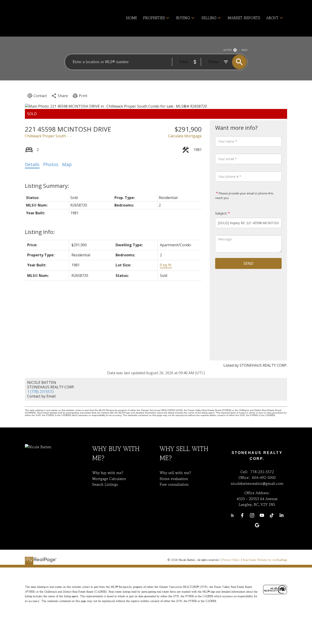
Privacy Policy (231, 560)
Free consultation (174, 484)
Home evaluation (174, 478)
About (272, 18)
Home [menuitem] (131, 18)
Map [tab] (67, 164)
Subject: (221, 213)
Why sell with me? (175, 472)
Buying (183, 18)
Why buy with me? (107, 472)
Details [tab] (32, 164)
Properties (154, 18)
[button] (232, 515)
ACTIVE (227, 50)
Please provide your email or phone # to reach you (244, 195)
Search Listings (105, 484)
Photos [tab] (50, 164)
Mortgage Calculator (109, 478)
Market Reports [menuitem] (244, 18)
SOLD (244, 50)
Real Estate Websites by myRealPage (265, 560)
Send (248, 263)
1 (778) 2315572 (40, 391)
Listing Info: (40, 232)
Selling (209, 18)
